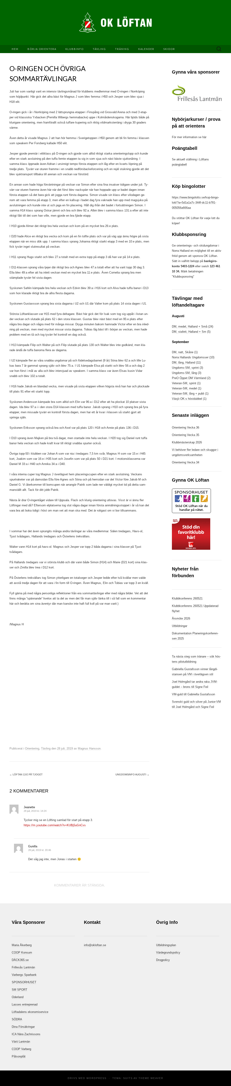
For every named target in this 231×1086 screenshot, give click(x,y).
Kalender (146, 48)
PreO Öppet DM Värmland (189, 378)
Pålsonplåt (18, 1056)
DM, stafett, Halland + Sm (189, 331)
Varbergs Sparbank (24, 974)
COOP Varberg (21, 1049)
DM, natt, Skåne (182, 352)
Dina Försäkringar (23, 1026)
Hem (15, 48)
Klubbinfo (74, 48)
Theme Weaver (151, 1078)
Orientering (32, 748)
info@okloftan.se (95, 945)
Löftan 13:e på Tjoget (26, 774)
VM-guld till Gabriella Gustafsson (193, 694)
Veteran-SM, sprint (184, 383)
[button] (197, 93)
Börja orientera (42, 48)
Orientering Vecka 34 (185, 462)
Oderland (17, 997)
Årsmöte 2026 (181, 618)
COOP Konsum (22, 952)
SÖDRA (17, 1019)
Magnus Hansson (89, 748)
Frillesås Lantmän (23, 967)
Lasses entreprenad (24, 1004)
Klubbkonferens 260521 (187, 598)
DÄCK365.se (20, 960)
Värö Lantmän (21, 1041)
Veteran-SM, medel (184, 388)
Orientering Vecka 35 (185, 435)
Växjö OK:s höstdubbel (187, 398)
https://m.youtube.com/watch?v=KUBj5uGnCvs (55, 825)
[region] (197, 93)
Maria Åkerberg (22, 945)
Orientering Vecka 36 (185, 427)
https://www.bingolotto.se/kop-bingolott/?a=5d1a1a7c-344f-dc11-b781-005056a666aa (195, 202)
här (204, 137)
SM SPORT (19, 989)
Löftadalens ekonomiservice (30, 1012)
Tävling (99, 48)
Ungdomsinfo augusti (132, 774)
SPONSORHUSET (24, 982)
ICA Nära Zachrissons (26, 1034)
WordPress (96, 1078)
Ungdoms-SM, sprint (185, 367)
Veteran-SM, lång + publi (188, 393)
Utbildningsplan (166, 945)
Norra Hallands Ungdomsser (190, 357)
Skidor (169, 48)
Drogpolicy (163, 960)
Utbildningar (179, 626)
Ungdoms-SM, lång (184, 373)
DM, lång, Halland (183, 362)
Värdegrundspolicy (168, 952)
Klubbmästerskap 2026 (187, 442)
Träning (122, 48)
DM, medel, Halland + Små (189, 326)
